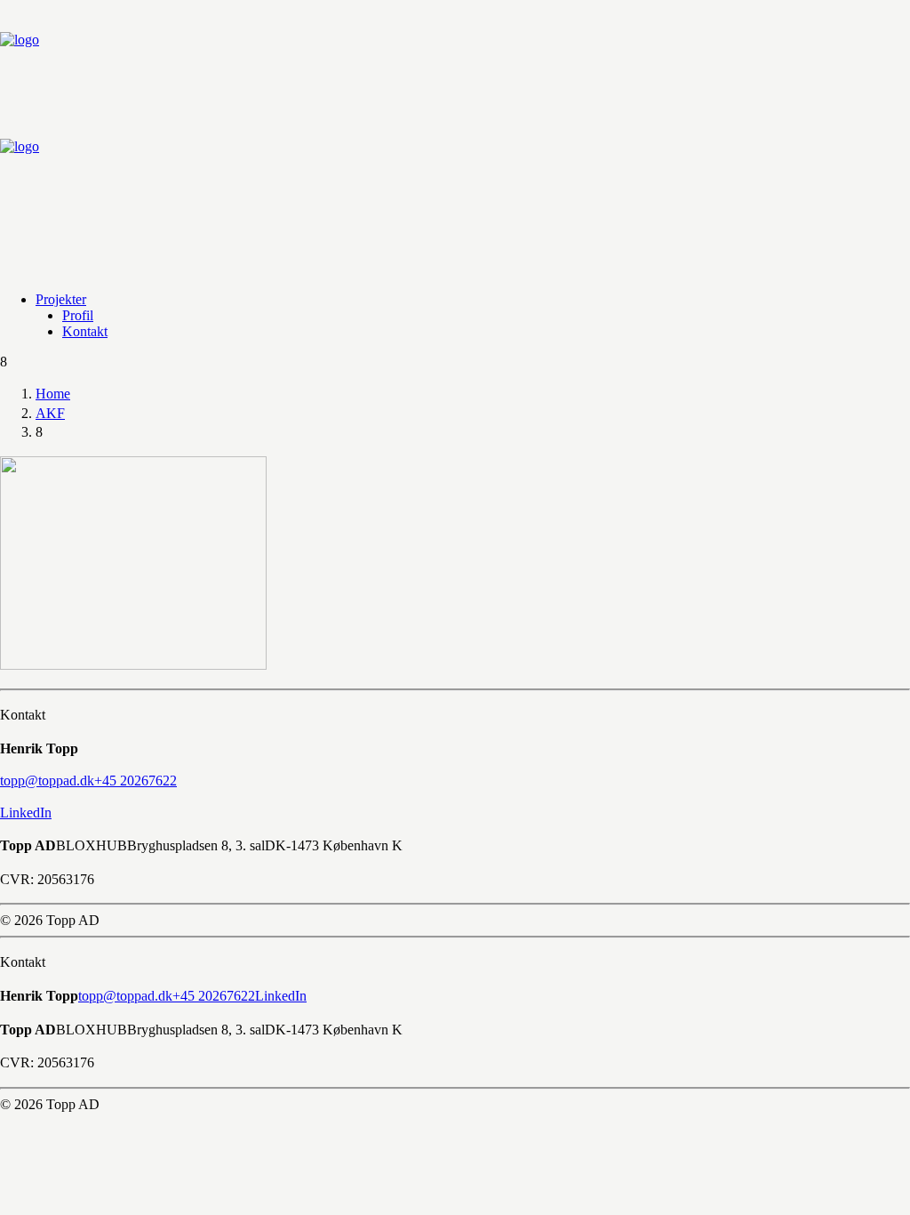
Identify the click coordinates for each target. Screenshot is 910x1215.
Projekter (61, 299)
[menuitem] (473, 300)
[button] (47, 780)
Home (53, 393)
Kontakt (85, 331)
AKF (50, 413)
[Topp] (455, 138)
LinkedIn (26, 812)
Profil (77, 315)
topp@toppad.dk (125, 995)
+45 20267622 (213, 995)
